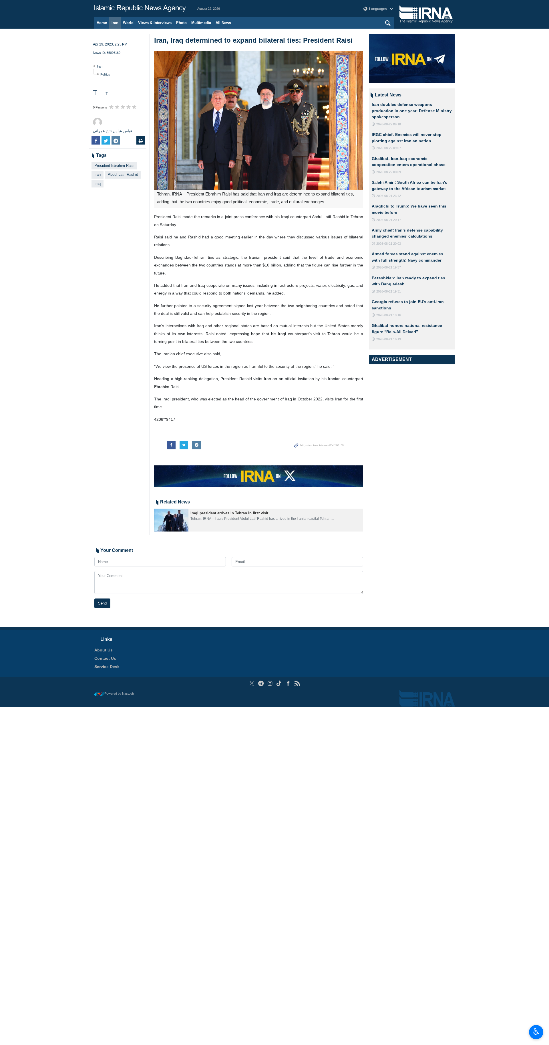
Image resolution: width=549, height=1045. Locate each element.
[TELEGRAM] (261, 683)
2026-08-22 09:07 (388, 148)
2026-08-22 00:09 (388, 172)
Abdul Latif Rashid (123, 174)
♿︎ (536, 1031)
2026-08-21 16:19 (388, 339)
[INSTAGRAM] (270, 683)
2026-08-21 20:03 (388, 243)
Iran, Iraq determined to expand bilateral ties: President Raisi (253, 40)
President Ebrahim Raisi (114, 165)
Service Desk (107, 666)
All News (223, 23)
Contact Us (105, 658)
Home (102, 23)
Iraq (97, 183)
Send (102, 603)
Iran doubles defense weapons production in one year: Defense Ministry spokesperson (412, 110)
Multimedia (201, 23)
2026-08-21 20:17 (388, 220)
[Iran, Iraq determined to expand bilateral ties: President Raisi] (258, 120)
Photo (181, 23)
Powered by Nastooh (119, 693)
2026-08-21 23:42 (388, 195)
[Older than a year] (171, 520)
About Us (103, 650)
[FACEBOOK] (288, 683)
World (128, 23)
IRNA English (140, 8)
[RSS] (297, 683)
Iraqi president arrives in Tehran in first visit (229, 513)
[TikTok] (279, 683)
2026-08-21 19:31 (388, 291)
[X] (252, 683)
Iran (115, 23)
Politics (105, 74)
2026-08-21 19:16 (388, 315)
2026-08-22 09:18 (388, 124)
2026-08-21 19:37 (388, 267)
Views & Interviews (155, 23)
